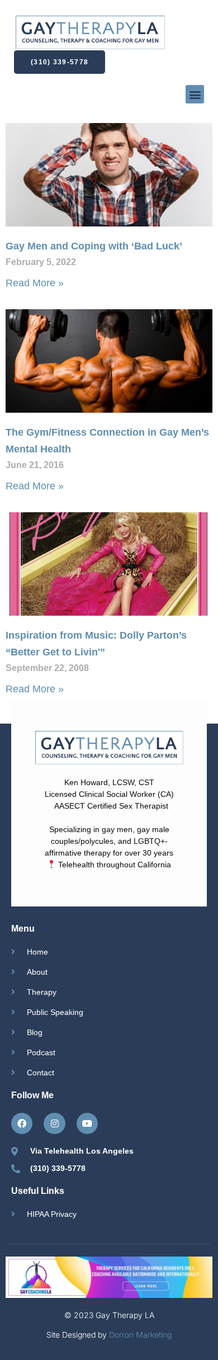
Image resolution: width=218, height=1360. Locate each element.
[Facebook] (21, 1123)
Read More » (35, 283)
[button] (195, 94)
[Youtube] (87, 1123)
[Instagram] (54, 1123)
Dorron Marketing (140, 1334)
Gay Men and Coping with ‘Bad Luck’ (94, 246)
